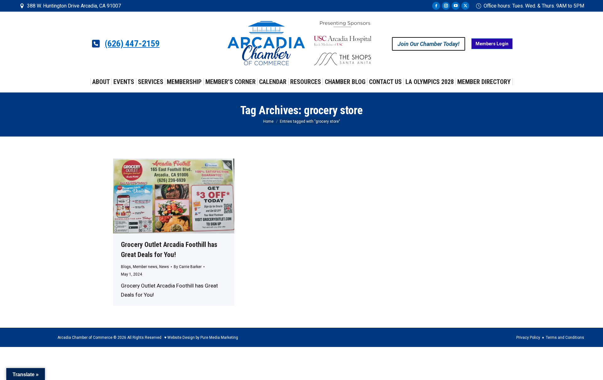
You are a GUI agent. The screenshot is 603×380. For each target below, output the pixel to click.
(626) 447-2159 (132, 44)
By (188, 267)
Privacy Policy (528, 337)
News (164, 267)
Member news (145, 267)
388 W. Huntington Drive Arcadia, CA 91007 (74, 6)
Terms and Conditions (565, 337)
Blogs (126, 267)
